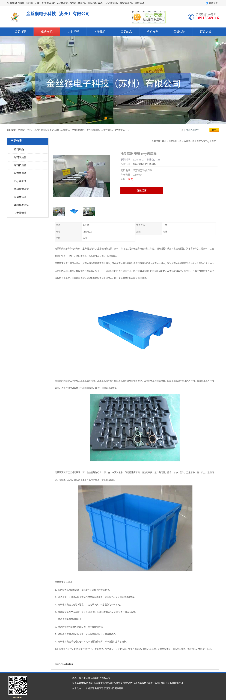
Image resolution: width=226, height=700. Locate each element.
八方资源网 (89, 688)
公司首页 (20, 31)
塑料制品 (19, 149)
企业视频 (73, 31)
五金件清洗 (20, 213)
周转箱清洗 (20, 165)
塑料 (135, 164)
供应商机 (46, 31)
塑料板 (152, 164)
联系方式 (205, 31)
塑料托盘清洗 (21, 189)
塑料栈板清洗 (21, 205)
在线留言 (142, 190)
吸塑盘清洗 (20, 197)
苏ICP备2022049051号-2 (126, 683)
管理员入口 (109, 688)
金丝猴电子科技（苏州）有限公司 (154, 683)
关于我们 (99, 31)
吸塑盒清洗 (20, 173)
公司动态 (126, 31)
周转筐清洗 (20, 157)
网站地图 (119, 688)
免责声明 (99, 688)
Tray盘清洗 (20, 181)
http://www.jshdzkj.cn (64, 664)
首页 (164, 141)
